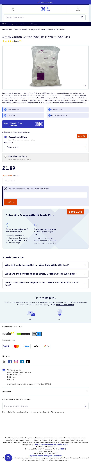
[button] (45, 143)
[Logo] (45, 9)
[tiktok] (28, 362)
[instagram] (16, 362)
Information (6, 391)
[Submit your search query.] (82, 17)
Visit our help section (65, 304)
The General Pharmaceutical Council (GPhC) (51, 444)
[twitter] (4, 362)
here (35, 24)
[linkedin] (22, 362)
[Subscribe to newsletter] (86, 406)
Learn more (13, 125)
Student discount (47, 2)
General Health (7, 29)
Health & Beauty (21, 29)
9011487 (62, 449)
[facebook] (10, 362)
